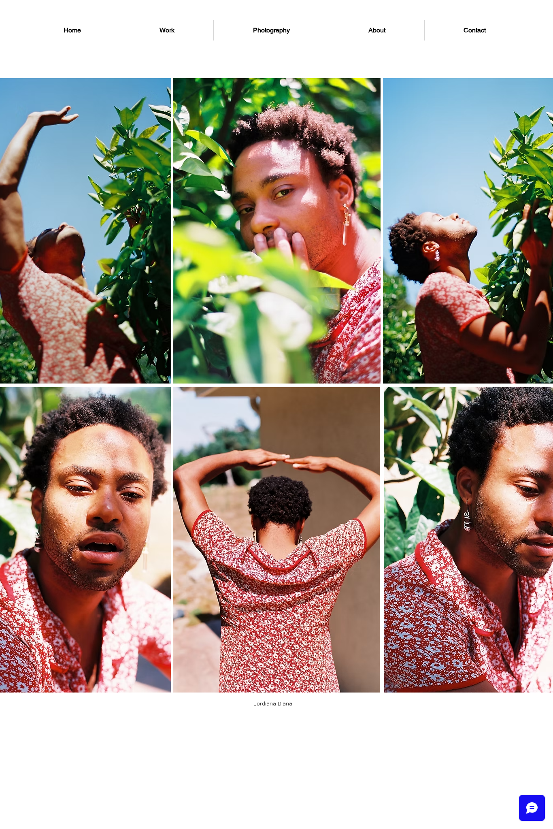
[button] (273, 703)
